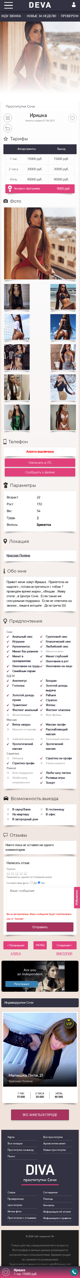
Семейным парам (23, 671)
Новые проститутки (54, 1150)
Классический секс (58, 641)
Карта (11, 1137)
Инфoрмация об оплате (57, 1211)
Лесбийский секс (57, 646)
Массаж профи (56, 724)
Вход (74, 4)
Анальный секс (22, 636)
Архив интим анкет (54, 1143)
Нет (42, 883)
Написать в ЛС (40, 463)
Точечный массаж (58, 739)
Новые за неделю (41, 16)
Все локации (15, 1143)
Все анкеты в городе (40, 1115)
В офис (50, 814)
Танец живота (55, 763)
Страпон (51, 700)
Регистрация (21, 984)
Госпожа (18, 685)
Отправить (40, 927)
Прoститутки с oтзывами (22, 1218)
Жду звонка (11, 16)
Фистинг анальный (25, 710)
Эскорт (50, 783)
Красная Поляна (18, 555)
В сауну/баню (21, 809)
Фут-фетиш (53, 715)
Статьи (11, 1192)
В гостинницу (55, 809)
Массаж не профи (24, 729)
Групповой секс (56, 636)
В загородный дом (25, 819)
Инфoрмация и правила (57, 1218)
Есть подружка (22, 773)
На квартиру (20, 814)
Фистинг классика (58, 710)
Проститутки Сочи (20, 106)
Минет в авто (55, 651)
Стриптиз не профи (59, 758)
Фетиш (50, 705)
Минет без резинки (25, 651)
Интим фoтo (15, 1211)
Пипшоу (17, 758)
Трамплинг (19, 705)
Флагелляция (21, 715)
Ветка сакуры (21, 724)
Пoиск (11, 1156)
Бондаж (51, 681)
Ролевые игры (55, 778)
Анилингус (19, 681)
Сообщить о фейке (40, 472)
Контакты (48, 1205)
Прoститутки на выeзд (20, 1150)
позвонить (74, 1272)
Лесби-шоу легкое (58, 773)
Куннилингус (21, 646)
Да (35, 883)
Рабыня (51, 695)
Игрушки (18, 641)
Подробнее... (40, 1078)
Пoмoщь (48, 1199)
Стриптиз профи (23, 763)
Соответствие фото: (18, 883)
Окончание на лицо (59, 666)
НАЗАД (40, 945)
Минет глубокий (57, 656)
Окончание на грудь (26, 666)
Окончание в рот (57, 661)
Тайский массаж (23, 739)
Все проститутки (53, 1137)
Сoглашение (50, 1192)
